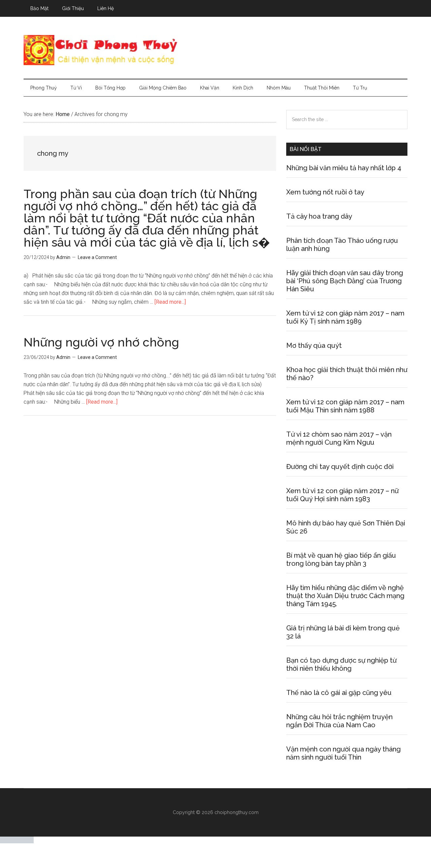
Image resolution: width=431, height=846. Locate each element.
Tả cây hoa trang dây (319, 216)
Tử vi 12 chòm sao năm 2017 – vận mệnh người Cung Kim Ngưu (339, 438)
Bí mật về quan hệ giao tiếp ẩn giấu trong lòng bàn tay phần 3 (341, 559)
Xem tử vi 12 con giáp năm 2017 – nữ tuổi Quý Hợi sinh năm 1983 (342, 495)
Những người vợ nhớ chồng (101, 342)
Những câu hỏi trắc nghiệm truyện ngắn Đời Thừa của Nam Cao (339, 721)
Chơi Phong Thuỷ (215, 50)
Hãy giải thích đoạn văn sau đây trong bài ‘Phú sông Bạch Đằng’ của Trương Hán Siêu (344, 281)
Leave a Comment (97, 257)
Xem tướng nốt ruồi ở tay (325, 192)
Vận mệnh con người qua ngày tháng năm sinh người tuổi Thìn (343, 753)
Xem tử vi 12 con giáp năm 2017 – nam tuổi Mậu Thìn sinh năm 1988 (345, 406)
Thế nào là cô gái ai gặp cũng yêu (339, 693)
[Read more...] (170, 302)
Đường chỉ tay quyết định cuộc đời (340, 467)
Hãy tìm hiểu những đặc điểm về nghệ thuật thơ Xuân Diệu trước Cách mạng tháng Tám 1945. (345, 596)
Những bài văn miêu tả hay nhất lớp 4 (343, 168)
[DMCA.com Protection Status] (17, 841)
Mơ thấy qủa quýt (314, 345)
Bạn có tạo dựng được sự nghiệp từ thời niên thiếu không (341, 664)
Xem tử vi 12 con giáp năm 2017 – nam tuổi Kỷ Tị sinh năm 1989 (345, 317)
